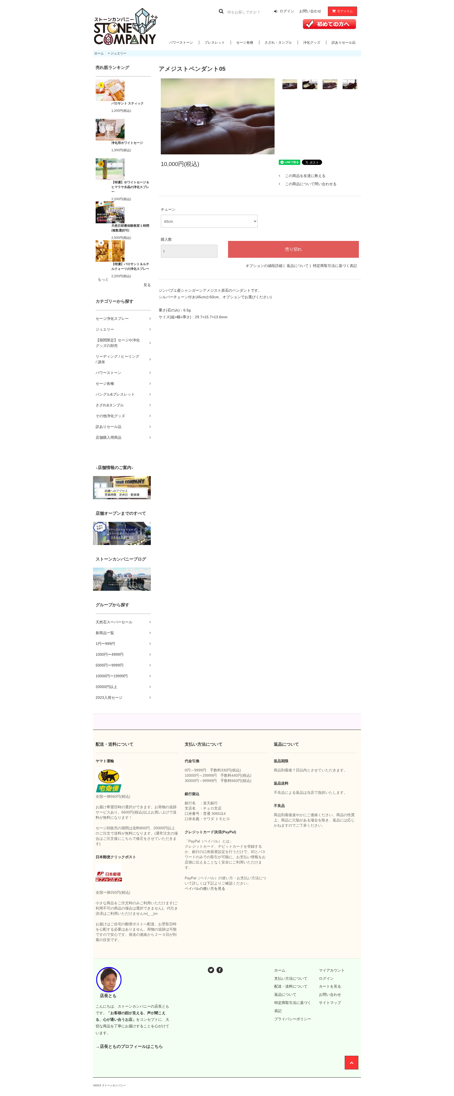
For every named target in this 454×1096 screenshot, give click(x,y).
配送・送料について (290, 986)
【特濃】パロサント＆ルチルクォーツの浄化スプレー (130, 266)
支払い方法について (290, 978)
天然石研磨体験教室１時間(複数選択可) (130, 228)
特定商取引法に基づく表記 (335, 266)
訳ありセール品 (343, 42)
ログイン (287, 11)
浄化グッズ (311, 42)
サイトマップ (330, 1003)
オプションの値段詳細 (264, 266)
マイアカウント (332, 970)
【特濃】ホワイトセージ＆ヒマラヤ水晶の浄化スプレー (130, 187)
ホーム (99, 53)
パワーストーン (181, 42)
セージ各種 (244, 42)
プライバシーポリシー (292, 1019)
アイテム (345, 11)
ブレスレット (214, 42)
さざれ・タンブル (278, 42)
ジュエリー (118, 53)
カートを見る (330, 986)
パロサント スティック (127, 103)
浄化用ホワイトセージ (127, 143)
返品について (298, 266)
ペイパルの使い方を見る (205, 888)
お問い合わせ (310, 11)
